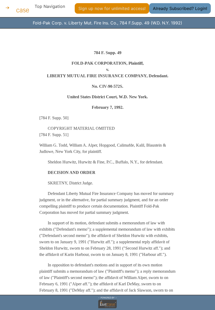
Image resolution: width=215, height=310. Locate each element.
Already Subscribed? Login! (180, 8)
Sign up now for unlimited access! (112, 8)
